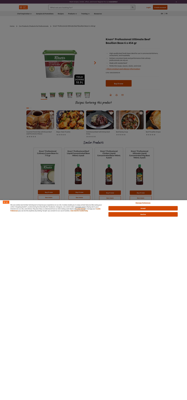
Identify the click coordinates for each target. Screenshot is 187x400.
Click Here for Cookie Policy (79, 211)
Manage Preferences (143, 203)
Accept (143, 208)
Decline (143, 214)
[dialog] (93, 300)
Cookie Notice (80, 209)
